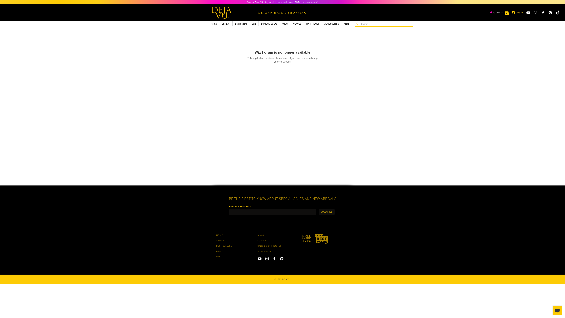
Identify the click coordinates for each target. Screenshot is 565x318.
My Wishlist (498, 12)
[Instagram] (535, 12)
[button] (507, 12)
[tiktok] (557, 12)
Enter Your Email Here (240, 207)
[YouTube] (528, 12)
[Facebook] (543, 12)
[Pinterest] (550, 12)
